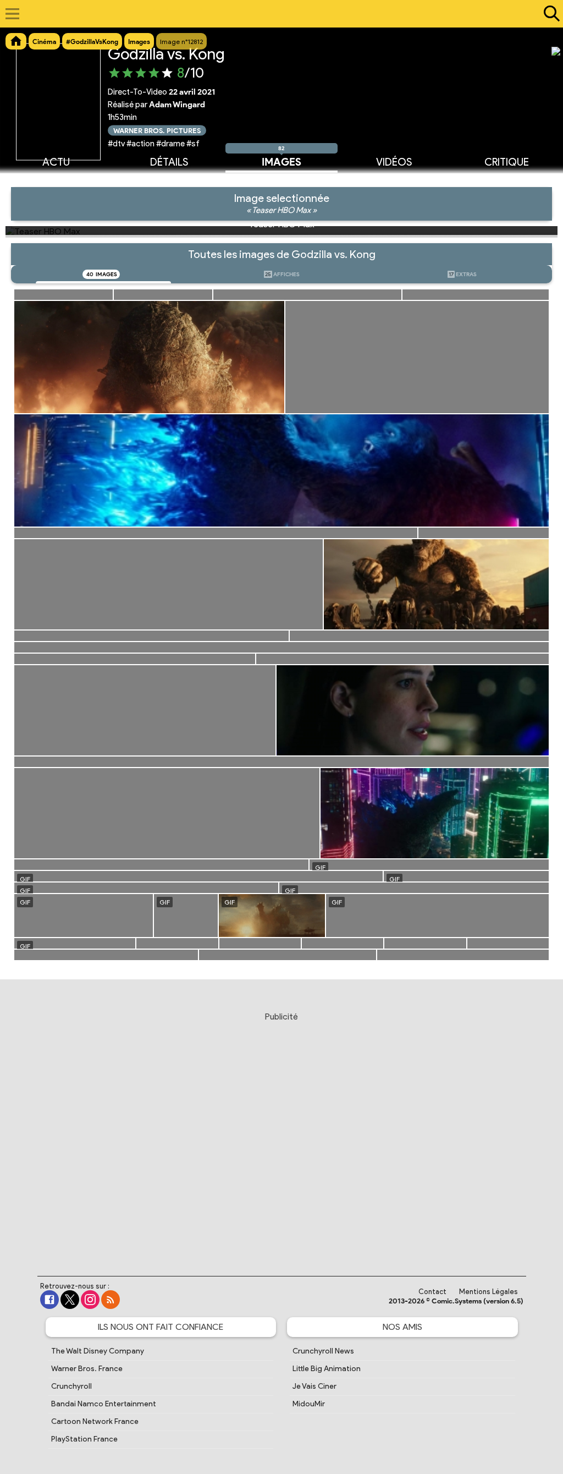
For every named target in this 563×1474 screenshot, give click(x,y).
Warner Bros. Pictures (157, 130)
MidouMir (308, 1404)
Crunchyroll (71, 1386)
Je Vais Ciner (314, 1386)
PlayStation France (84, 1439)
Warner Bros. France (87, 1368)
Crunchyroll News (323, 1351)
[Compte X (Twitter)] (69, 1299)
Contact (432, 1291)
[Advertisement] (281, 1133)
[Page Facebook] (49, 1299)
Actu (56, 161)
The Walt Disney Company (97, 1351)
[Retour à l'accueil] (275, 14)
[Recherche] (549, 14)
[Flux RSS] (110, 1299)
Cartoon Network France (95, 1421)
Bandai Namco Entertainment (103, 1404)
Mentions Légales (488, 1291)
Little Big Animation (326, 1368)
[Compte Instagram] (90, 1299)
